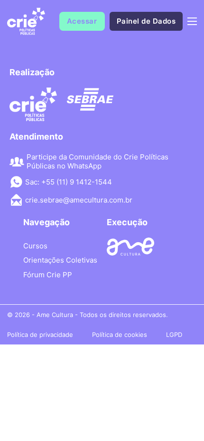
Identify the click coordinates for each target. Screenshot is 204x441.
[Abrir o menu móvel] (192, 21)
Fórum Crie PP (47, 274)
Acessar (82, 21)
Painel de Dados (146, 21)
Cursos (35, 245)
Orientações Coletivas (60, 260)
